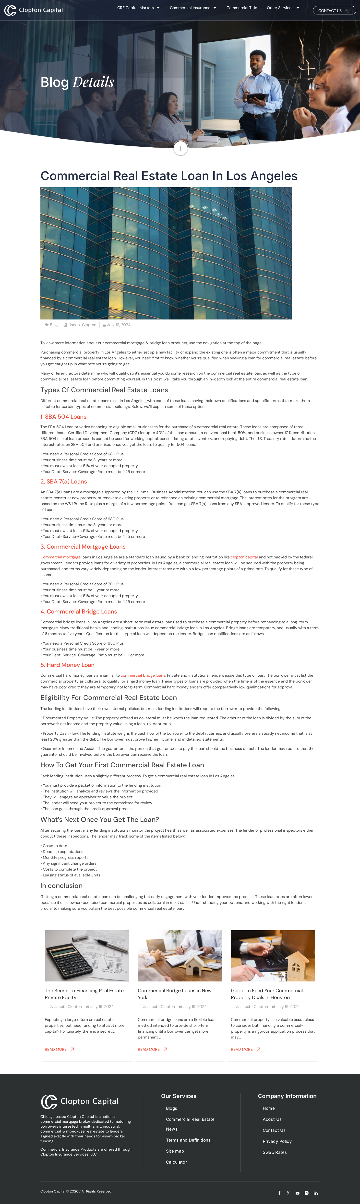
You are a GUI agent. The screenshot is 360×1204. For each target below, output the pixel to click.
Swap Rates (275, 1152)
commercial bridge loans (143, 675)
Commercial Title (242, 7)
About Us (272, 1119)
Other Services (280, 7)
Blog (54, 324)
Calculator (176, 1162)
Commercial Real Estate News (190, 1124)
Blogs (171, 1108)
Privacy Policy (277, 1141)
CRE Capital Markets (135, 7)
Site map (175, 1151)
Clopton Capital (52, 1191)
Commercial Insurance (190, 7)
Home (269, 1108)
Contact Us (274, 1130)
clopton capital (244, 557)
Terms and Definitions (188, 1140)
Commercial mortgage (60, 557)
